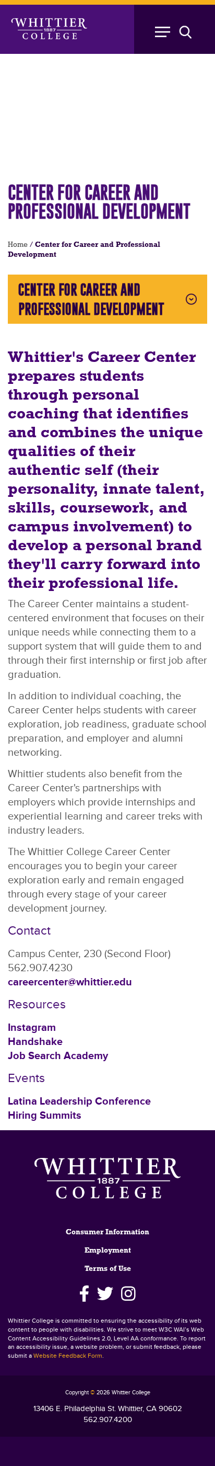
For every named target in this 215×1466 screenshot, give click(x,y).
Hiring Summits (44, 1115)
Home (18, 245)
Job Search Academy (58, 1056)
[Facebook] (84, 1294)
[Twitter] (105, 1294)
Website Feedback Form (67, 1356)
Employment (108, 1251)
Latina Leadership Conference (79, 1101)
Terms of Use (108, 1269)
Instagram (32, 1027)
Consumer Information (107, 1232)
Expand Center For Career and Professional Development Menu (191, 299)
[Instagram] (128, 1294)
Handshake (35, 1042)
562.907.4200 (107, 1419)
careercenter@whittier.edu (70, 982)
